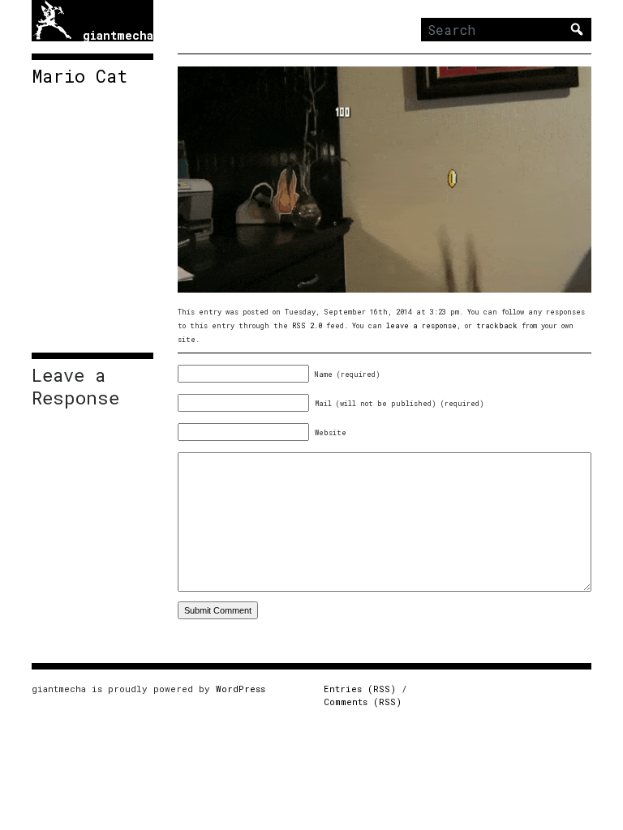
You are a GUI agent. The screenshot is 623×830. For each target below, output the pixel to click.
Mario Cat (79, 76)
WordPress (240, 688)
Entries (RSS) (360, 688)
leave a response (421, 325)
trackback (497, 325)
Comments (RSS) (363, 701)
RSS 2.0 (307, 325)
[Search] (576, 29)
